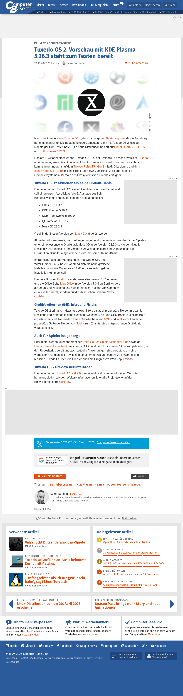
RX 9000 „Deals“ (103, 12)
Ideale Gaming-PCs (127, 12)
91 (37, 585)
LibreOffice (67, 283)
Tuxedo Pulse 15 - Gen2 (88, 166)
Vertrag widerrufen (55, 658)
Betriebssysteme (60, 43)
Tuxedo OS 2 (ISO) (69, 373)
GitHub (63, 381)
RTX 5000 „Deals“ (80, 12)
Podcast (42, 12)
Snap (52, 292)
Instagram (111, 646)
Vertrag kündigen (76, 658)
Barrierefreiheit (95, 658)
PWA (126, 359)
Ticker (40, 5)
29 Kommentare (51, 476)
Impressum (12, 658)
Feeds (13, 646)
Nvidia (80, 323)
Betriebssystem (115, 138)
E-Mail (73, 494)
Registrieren (152, 5)
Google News (88, 646)
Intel (119, 319)
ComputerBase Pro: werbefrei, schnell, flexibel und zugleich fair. (88, 518)
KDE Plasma (85, 484)
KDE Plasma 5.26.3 (52, 151)
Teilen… (141, 476)
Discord (30, 646)
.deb (38, 296)
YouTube (160, 646)
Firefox (61, 279)
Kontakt (24, 658)
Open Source (117, 484)
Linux (100, 484)
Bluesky (48, 646)
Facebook (66, 646)
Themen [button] (63, 5)
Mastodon (131, 646)
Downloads (79, 5)
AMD (107, 319)
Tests (51, 5)
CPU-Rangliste (169, 12)
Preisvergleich (98, 5)
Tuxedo (143, 157)
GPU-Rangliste (149, 12)
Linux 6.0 (81, 233)
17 (37, 567)
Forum (115, 5)
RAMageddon (59, 12)
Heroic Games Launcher (49, 346)
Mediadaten (36, 658)
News (42, 43)
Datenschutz (12, 662)
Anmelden (135, 5)
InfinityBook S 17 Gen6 (48, 170)
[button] (170, 5)
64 (37, 546)
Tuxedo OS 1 (72, 138)
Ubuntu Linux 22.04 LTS (129, 147)
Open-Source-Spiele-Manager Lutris (105, 341)
